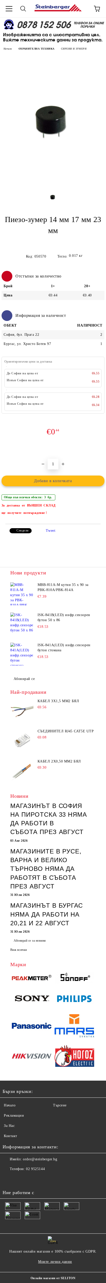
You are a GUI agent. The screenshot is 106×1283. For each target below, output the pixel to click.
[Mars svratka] (74, 1026)
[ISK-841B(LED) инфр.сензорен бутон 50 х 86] (21, 623)
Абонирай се (24, 679)
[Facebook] (9, 1179)
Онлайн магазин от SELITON (53, 1278)
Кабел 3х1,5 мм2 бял (58, 701)
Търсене (60, 1105)
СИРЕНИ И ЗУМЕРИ (73, 48)
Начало (8, 48)
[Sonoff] (74, 978)
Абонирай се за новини (30, 940)
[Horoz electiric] (74, 1056)
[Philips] (74, 999)
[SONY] (31, 999)
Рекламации (14, 1115)
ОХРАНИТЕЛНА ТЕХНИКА (37, 48)
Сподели (22, 530)
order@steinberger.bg (40, 1159)
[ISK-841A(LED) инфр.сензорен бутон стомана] (21, 654)
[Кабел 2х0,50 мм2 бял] (21, 770)
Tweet (50, 531)
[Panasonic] (31, 1027)
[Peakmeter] (31, 978)
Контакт (10, 1136)
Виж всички (18, 950)
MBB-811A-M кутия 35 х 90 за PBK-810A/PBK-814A (63, 587)
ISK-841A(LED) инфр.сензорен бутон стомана (64, 647)
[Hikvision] (31, 1057)
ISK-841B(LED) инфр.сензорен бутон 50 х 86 (64, 617)
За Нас (9, 1126)
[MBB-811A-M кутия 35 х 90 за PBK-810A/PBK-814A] (21, 593)
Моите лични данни (55, 1262)
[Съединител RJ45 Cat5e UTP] (21, 740)
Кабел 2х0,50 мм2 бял (59, 761)
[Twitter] (20, 1179)
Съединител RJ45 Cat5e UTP (66, 731)
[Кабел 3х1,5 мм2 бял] (21, 710)
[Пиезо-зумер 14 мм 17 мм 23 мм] (53, 183)
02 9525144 (35, 1169)
